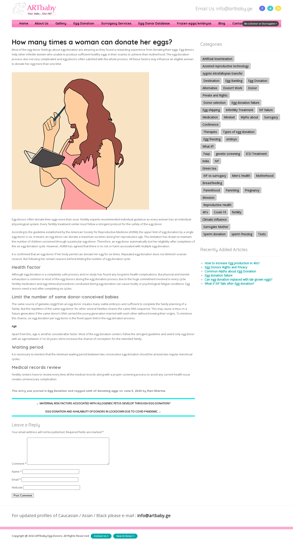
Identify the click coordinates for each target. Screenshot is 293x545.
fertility (236, 212)
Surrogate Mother (215, 227)
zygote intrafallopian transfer (222, 73)
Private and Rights (215, 95)
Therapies (210, 132)
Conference (210, 124)
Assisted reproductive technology (225, 66)
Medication (210, 117)
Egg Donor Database (154, 23)
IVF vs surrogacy (214, 176)
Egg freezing (212, 139)
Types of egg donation (238, 132)
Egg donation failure (245, 103)
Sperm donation (214, 234)
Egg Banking (233, 81)
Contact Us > (101, 536)
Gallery (60, 23)
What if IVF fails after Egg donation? (229, 283)
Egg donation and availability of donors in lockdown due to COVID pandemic (103, 411)
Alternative (209, 88)
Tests (262, 234)
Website (17, 487)
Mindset (229, 117)
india (205, 161)
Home (23, 23)
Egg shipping (211, 110)
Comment (19, 464)
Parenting (232, 190)
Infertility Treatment (239, 110)
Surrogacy (271, 117)
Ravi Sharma (156, 390)
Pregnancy (252, 190)
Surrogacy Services (116, 23)
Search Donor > (125, 536)
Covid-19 (220, 212)
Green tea (209, 168)
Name (17, 471)
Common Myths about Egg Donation (230, 271)
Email (16, 479)
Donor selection (214, 103)
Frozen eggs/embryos (194, 23)
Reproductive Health (217, 205)
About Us (41, 23)
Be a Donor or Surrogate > (260, 23)
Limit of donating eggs (102, 390)
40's (205, 212)
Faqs (206, 154)
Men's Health (241, 176)
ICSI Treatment (256, 154)
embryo (231, 139)
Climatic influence (214, 219)
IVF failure (266, 110)
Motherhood (264, 176)
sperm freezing (241, 234)
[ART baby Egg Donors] (34, 18)
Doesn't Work (232, 88)
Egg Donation (83, 23)
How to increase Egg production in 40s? (232, 263)
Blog (221, 23)
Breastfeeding (212, 183)
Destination (211, 81)
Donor (252, 88)
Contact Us (240, 23)
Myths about (249, 117)
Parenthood (211, 190)
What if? (208, 146)
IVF (217, 161)
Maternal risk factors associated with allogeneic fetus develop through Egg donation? (103, 403)
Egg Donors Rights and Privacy (226, 267)
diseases (208, 197)
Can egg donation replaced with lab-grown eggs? (238, 279)
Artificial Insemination (217, 59)
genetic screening (228, 154)
